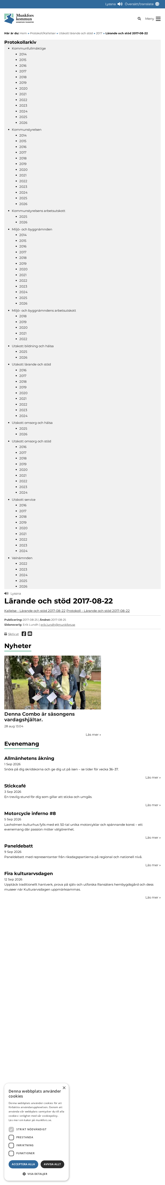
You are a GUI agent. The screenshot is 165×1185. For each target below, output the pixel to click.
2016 (22, 66)
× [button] (64, 1088)
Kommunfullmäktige (29, 48)
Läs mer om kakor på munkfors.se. (30, 1120)
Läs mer (153, 777)
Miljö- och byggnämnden (32, 229)
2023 (23, 105)
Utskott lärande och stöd (31, 364)
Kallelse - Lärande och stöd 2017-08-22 (35, 611)
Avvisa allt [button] (52, 1164)
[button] (36, 1173)
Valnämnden (22, 558)
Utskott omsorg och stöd (31, 441)
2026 (23, 123)
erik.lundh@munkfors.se (58, 624)
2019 (22, 83)
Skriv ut (13, 634)
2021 (22, 94)
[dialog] (36, 1132)
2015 (22, 60)
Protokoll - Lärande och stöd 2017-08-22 (98, 611)
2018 (23, 77)
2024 (23, 111)
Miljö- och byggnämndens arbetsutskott (44, 310)
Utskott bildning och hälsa (33, 346)
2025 (23, 117)
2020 (23, 88)
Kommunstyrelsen (26, 130)
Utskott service (23, 500)
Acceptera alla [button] (23, 1164)
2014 (23, 54)
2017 (22, 71)
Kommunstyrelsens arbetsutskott (38, 211)
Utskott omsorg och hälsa (32, 423)
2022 (23, 100)
